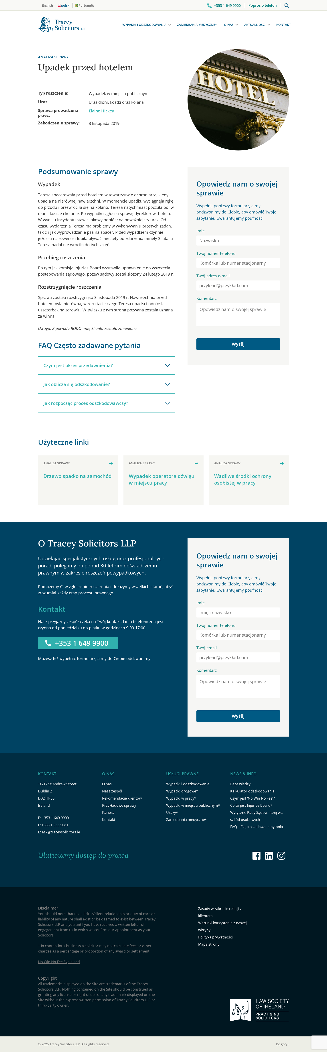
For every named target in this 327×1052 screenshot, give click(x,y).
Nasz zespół (112, 791)
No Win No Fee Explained (59, 961)
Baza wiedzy (240, 784)
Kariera (108, 812)
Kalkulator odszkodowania (252, 791)
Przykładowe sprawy (119, 805)
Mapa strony (208, 944)
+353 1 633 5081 (55, 825)
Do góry (282, 1044)
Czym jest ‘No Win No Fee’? (252, 798)
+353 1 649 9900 (81, 643)
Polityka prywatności (215, 937)
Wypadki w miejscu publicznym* (193, 805)
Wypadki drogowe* (182, 791)
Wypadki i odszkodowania (144, 24)
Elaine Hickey (101, 111)
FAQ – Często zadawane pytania (256, 826)
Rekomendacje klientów (122, 798)
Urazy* (172, 812)
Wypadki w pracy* (181, 798)
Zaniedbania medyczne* (197, 24)
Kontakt (283, 24)
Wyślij (238, 344)
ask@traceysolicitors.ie (61, 832)
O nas (229, 24)
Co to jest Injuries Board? (251, 805)
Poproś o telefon (262, 5)
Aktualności (255, 24)
